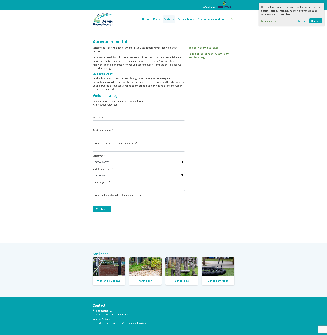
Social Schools (228, 331)
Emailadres (99, 117)
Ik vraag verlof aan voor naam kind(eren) (115, 143)
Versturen (101, 209)
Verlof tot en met (103, 169)
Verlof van (99, 155)
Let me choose (269, 21)
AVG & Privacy (209, 6)
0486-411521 (103, 318)
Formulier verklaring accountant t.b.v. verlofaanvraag (209, 55)
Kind (156, 19)
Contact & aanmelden (211, 19)
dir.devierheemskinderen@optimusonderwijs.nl (121, 323)
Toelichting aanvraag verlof (203, 47)
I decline (302, 21)
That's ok (316, 21)
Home (146, 19)
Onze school (185, 19)
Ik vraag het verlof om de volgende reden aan (117, 194)
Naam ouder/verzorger (106, 104)
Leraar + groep (101, 182)
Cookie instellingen (100, 331)
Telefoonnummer (103, 130)
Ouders (168, 19)
